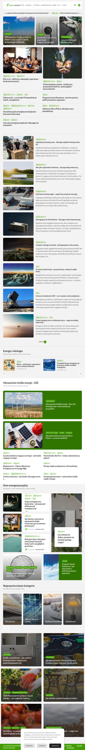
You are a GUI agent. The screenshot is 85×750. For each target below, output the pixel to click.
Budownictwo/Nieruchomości (19, 105)
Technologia (37, 5)
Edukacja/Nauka (8, 108)
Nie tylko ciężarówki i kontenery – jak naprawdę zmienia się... (57, 167)
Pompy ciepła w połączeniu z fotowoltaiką (60, 466)
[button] (4, 374)
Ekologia (54, 5)
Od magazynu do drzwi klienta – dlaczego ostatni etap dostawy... (59, 220)
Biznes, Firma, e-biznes (9, 76)
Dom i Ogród (7, 13)
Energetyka (28, 5)
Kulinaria (26, 567)
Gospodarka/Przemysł (46, 5)
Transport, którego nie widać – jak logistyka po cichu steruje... (58, 245)
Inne (59, 5)
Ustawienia (42, 745)
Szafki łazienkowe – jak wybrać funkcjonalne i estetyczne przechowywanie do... (17, 660)
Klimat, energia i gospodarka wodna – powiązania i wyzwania (68, 365)
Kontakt (64, 5)
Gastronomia (18, 567)
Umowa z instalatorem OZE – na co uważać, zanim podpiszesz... (58, 296)
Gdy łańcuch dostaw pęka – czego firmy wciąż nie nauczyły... (57, 194)
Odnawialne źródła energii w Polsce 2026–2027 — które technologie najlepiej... (18, 39)
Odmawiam (29, 745)
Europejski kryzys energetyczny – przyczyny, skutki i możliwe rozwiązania (28, 365)
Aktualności (21, 5)
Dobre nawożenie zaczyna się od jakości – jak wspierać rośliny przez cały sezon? (36, 13)
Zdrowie (9, 570)
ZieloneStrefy (39, 529)
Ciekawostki (7, 119)
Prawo (26, 94)
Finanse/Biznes (21, 76)
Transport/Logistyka (66, 37)
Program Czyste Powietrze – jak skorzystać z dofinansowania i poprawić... (69, 568)
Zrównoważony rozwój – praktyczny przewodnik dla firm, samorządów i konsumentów (58, 86)
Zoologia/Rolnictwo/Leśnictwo (19, 473)
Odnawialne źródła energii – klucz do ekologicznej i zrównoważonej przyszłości (61, 406)
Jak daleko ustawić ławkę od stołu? (61, 698)
